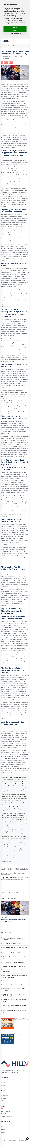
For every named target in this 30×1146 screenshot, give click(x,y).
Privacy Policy (5, 1114)
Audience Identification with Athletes (13, 953)
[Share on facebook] (2, 62)
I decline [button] (15, 30)
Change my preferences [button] (15, 33)
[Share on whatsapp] (5, 62)
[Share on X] (7, 62)
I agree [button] (15, 27)
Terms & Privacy (5, 1111)
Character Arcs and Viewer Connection (13, 962)
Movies (16, 45)
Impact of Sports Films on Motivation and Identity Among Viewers (14, 995)
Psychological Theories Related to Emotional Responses (15, 948)
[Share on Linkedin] (10, 62)
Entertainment (9, 45)
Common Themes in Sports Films (12, 943)
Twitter (3, 1129)
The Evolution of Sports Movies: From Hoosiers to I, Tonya (13, 920)
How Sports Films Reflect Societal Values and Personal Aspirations (15, 976)
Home (2, 45)
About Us (3, 1082)
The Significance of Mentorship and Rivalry (14, 966)
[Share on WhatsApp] (9, 892)
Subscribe (3, 1098)
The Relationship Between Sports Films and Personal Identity (14, 1006)
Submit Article (5, 1095)
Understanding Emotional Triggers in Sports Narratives (14, 938)
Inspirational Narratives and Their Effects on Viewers (15, 1000)
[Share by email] (12, 62)
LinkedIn (3, 1132)
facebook (3, 1127)
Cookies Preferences (6, 1116)
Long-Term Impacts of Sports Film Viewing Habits (14, 1011)
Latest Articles (5, 1100)
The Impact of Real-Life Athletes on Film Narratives (14, 989)
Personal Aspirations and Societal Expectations (15, 985)
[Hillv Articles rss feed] (28, 1140)
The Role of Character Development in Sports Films (15, 957)
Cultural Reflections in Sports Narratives (13, 981)
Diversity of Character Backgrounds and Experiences (14, 970)
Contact (3, 1085)
